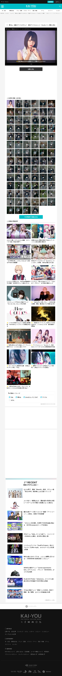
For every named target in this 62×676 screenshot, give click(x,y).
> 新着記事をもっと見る (50, 600)
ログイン (58, 1)
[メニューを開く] (2, 6)
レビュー (38, 631)
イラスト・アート (32, 641)
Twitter (22, 622)
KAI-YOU (2, 13)
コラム (26, 631)
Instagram (37, 622)
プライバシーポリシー (11, 654)
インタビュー (45, 631)
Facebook (25, 622)
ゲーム (47, 641)
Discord (33, 622)
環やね (19, 397)
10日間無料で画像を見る (31, 217)
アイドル (44, 397)
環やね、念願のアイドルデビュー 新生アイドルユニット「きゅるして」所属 (29, 13)
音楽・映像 (41, 641)
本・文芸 (7, 641)
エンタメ (7, 13)
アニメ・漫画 (22, 641)
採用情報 (40, 654)
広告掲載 (27, 651)
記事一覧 (7, 631)
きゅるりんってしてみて (31, 397)
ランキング (20, 631)
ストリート (8, 644)
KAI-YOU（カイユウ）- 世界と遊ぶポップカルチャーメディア (31, 6)
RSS (40, 622)
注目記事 (13, 631)
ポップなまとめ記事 (10, 634)
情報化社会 (14, 641)
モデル (12, 400)
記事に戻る (31, 69)
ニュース (12, 13)
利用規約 (46, 651)
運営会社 (33, 654)
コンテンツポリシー (23, 654)
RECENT (32, 482)
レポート (31, 631)
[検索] (60, 6)
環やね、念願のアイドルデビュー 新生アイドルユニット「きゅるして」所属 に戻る (32, 25)
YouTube (29, 622)
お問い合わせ (19, 651)
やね (12, 397)
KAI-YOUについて (10, 651)
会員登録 (50, 1)
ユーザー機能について (37, 651)
